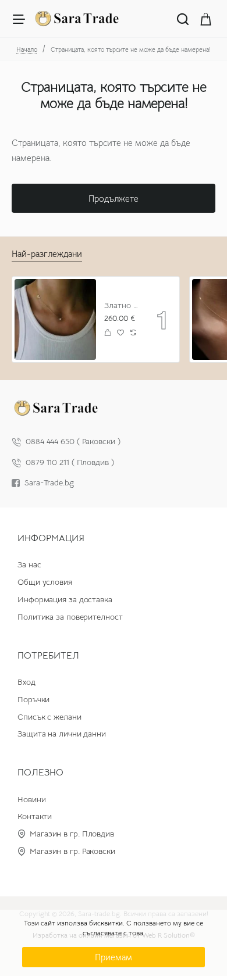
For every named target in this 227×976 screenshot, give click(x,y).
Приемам (113, 957)
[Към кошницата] (206, 18)
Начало (26, 49)
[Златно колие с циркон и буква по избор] (55, 319)
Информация (50, 538)
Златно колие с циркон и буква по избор (122, 305)
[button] (108, 333)
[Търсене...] (182, 18)
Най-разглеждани (47, 253)
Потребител (48, 656)
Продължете (113, 198)
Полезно (40, 772)
